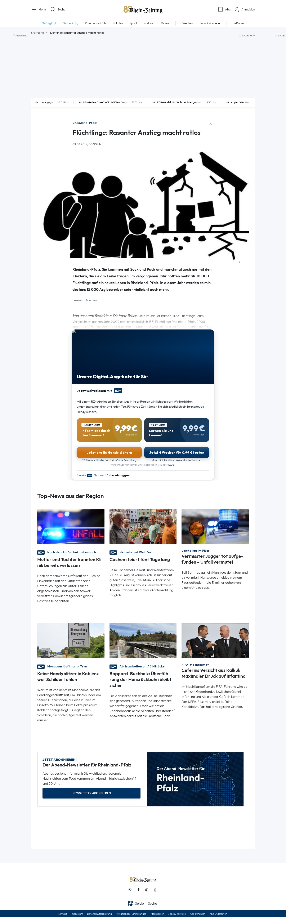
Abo (228, 9)
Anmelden (248, 9)
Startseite (37, 33)
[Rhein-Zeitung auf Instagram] (147, 890)
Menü (42, 9)
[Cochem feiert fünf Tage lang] (143, 526)
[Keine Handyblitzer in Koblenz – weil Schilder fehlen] (70, 640)
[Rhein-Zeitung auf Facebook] (138, 890)
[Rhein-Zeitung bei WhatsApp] (130, 890)
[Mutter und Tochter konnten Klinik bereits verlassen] (70, 526)
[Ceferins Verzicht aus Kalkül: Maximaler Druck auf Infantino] (215, 640)
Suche (62, 9)
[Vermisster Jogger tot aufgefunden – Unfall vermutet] (215, 526)
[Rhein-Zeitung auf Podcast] (155, 890)
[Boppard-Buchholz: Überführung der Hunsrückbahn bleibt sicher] (143, 640)
